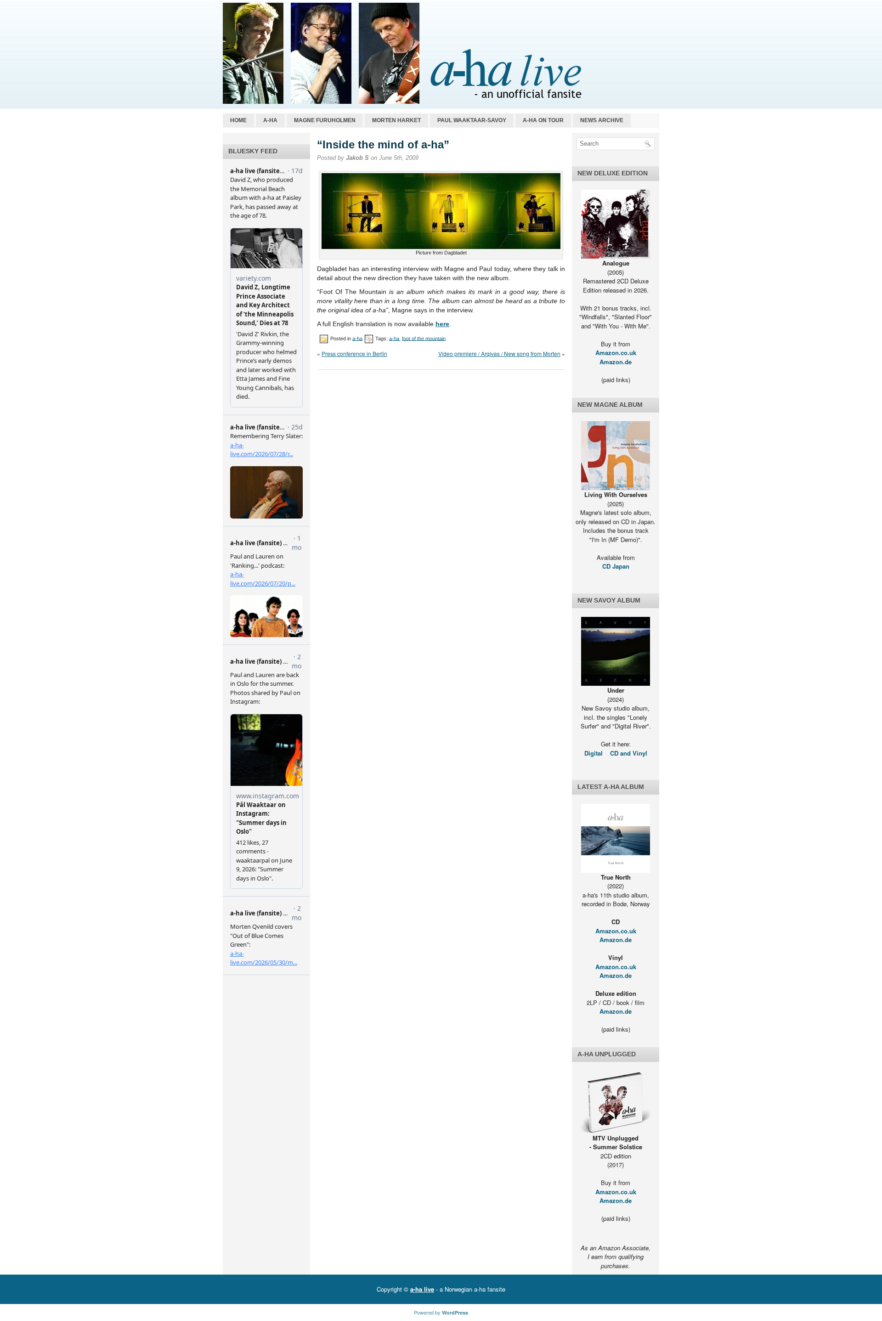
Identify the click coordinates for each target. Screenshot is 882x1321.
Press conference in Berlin (354, 353)
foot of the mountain (424, 338)
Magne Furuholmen (325, 120)
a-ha (270, 120)
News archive (601, 120)
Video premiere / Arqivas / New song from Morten (499, 353)
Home (238, 120)
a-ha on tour (543, 120)
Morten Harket (396, 120)
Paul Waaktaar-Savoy (471, 120)
